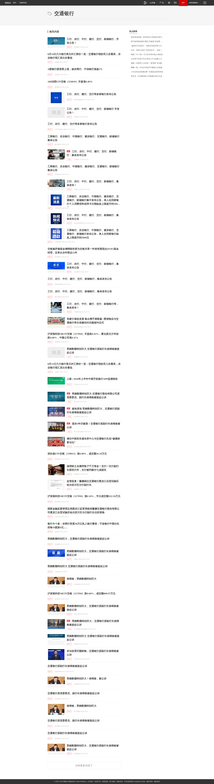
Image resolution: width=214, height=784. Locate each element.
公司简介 (91, 781)
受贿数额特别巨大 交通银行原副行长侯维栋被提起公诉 (78, 566)
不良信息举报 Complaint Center (134, 781)
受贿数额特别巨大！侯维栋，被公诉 (86, 678)
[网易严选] (162, 2)
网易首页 (8, 3)
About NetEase (81, 781)
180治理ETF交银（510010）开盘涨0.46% (70, 81)
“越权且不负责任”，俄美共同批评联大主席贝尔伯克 (148, 46)
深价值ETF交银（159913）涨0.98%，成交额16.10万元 (77, 453)
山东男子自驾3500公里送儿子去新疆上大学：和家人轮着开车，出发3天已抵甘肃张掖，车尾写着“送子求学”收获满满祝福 (148, 59)
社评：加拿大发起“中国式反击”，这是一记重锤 (148, 50)
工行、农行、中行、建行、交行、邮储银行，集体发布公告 (80, 278)
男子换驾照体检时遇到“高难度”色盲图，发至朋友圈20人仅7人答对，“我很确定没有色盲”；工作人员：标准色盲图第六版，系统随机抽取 (148, 41)
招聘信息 (105, 781)
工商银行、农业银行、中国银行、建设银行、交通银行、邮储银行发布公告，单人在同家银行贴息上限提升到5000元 (93, 234)
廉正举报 (150, 781)
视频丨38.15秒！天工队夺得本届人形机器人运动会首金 (148, 54)
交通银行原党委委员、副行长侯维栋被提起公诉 (74, 693)
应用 (14, 3)
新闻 (69, 357)
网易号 (69, 47)
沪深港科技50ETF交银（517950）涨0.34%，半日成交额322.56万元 (84, 496)
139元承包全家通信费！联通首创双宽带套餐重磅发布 (148, 72)
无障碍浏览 (23, 3)
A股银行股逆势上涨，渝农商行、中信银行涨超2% (75, 69)
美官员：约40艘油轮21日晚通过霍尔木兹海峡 (148, 76)
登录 (183, 3)
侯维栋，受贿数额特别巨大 (81, 578)
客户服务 (112, 781)
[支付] (169, 2)
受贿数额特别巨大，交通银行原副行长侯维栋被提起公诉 (78, 538)
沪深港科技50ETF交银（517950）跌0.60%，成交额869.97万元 (81, 593)
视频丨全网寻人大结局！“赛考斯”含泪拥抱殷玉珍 (148, 63)
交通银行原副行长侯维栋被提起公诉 (67, 666)
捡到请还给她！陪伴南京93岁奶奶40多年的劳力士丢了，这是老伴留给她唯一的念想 (148, 37)
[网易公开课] (153, 2)
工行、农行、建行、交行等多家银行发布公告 (91, 94)
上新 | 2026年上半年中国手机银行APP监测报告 (92, 378)
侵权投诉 (157, 781)
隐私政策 (120, 781)
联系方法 (98, 781)
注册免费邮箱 (193, 3)
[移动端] (145, 2)
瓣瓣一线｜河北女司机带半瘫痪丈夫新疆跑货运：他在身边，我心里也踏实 (148, 67)
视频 (69, 159)
